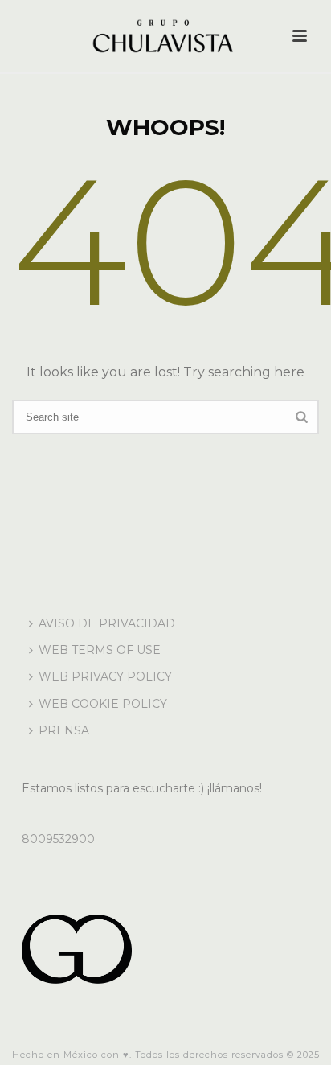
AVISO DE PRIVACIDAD (107, 623)
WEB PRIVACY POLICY (105, 676)
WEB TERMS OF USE (100, 650)
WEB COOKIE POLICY (103, 704)
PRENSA (64, 730)
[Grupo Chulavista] (165, 36)
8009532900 (58, 839)
